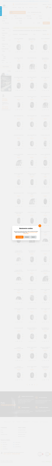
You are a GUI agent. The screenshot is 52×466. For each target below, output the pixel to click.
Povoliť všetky (19, 237)
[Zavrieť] (39, 225)
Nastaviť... (33, 237)
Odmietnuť (27, 237)
